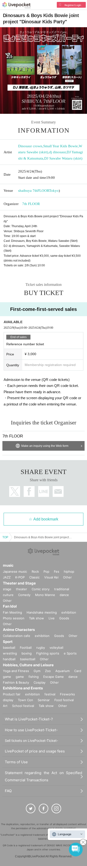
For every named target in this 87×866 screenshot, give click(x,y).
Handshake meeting (42, 612)
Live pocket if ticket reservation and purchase (16, 5)
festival (49, 694)
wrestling (10, 653)
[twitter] (31, 808)
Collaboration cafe (16, 636)
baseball (9, 647)
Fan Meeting (12, 612)
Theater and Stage (19, 583)
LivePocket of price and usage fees (35, 751)
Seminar (44, 700)
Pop (46, 571)
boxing (27, 653)
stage (7, 589)
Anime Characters (19, 629)
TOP (5, 537)
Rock (35, 571)
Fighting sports (47, 653)
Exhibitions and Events (23, 688)
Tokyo (54, 190)
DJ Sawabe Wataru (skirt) (63, 158)
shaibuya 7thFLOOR (33, 190)
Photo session (13, 618)
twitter (14, 491)
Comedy (24, 595)
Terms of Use (16, 762)
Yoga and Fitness (16, 671)
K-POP (20, 577)
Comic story (41, 589)
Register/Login (73, 5)
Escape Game (53, 677)
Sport (8, 641)
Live (52, 618)
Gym (37, 671)
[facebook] (43, 808)
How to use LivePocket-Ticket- (31, 730)
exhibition (68, 612)
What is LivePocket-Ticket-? (29, 719)
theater (21, 589)
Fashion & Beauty (16, 682)
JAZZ (7, 577)
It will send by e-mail (58, 491)
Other (67, 577)
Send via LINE (43, 491)
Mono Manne (45, 595)
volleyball (56, 647)
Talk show (36, 618)
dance (64, 595)
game (20, 677)
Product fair (12, 694)
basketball (27, 659)
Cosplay (39, 682)
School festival (23, 706)
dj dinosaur (57, 152)
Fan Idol (10, 606)
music (8, 565)
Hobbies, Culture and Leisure (28, 665)
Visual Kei (51, 577)
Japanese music (15, 571)
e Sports (70, 653)
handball (9, 659)
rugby (40, 647)
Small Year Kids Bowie (60, 146)
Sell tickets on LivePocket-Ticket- (31, 740)
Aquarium (62, 671)
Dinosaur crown (30, 146)
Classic (34, 577)
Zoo (48, 671)
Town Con (25, 700)
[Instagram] (56, 808)
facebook (29, 491)
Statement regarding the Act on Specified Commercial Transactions (43, 776)
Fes (56, 571)
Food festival (64, 700)
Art (5, 706)
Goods (64, 618)
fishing (34, 677)
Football (26, 647)
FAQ (8, 791)
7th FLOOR (31, 204)
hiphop (69, 571)
